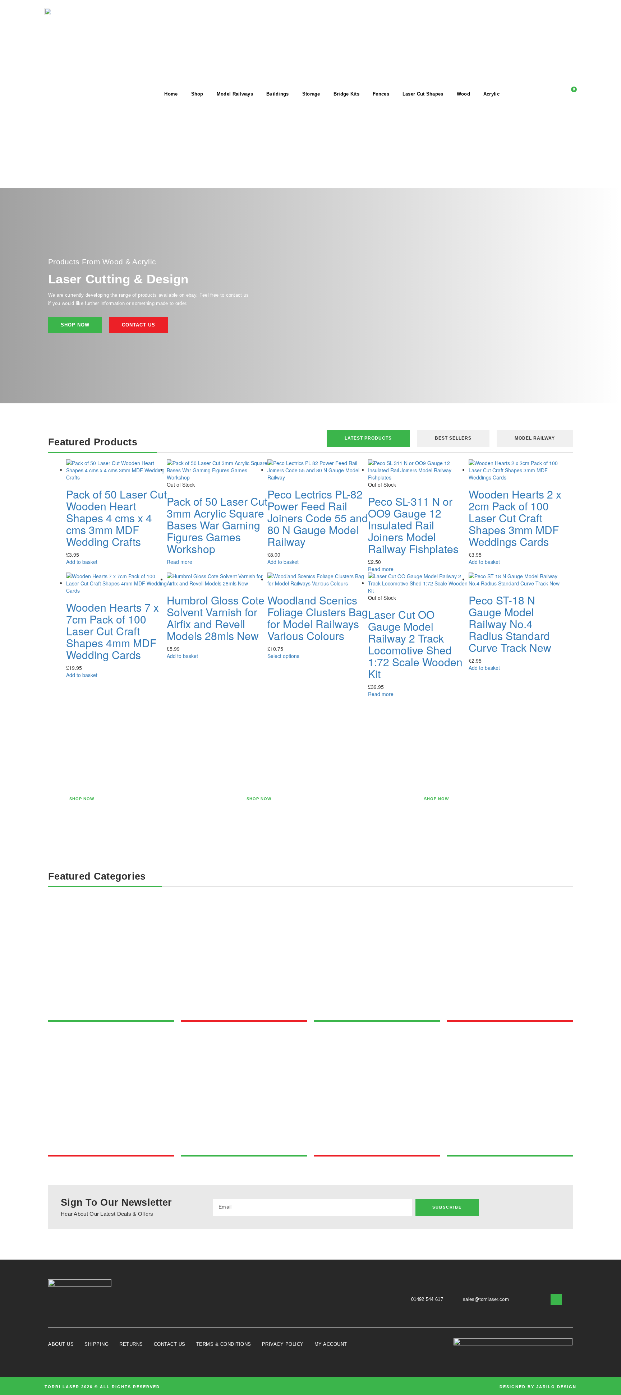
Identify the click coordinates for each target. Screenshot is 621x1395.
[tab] (368, 438)
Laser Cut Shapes (422, 94)
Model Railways (235, 94)
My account (330, 1344)
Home (171, 94)
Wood (463, 94)
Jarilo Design (556, 1387)
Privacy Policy (283, 1344)
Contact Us (169, 1344)
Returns (131, 1344)
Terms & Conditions (223, 1344)
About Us (61, 1344)
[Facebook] (552, 1207)
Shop (197, 94)
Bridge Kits (346, 94)
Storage (311, 94)
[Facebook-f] (556, 1299)
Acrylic (491, 94)
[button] (523, 94)
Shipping (96, 1344)
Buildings (277, 94)
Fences (381, 94)
